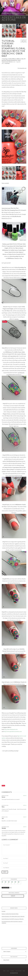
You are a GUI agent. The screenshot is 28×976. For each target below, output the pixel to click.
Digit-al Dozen (18, 970)
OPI (24, 58)
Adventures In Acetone (14, 18)
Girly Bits (10, 58)
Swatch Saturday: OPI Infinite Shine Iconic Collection (13, 916)
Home (4, 970)
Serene (3, 797)
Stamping (8, 60)
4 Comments (7, 63)
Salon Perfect (4, 60)
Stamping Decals (14, 60)
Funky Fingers (5, 58)
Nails (23, 58)
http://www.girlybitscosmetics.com (13, 731)
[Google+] (13, 973)
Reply (24, 795)
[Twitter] (12, 973)
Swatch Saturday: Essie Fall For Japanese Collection (13, 919)
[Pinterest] (17, 973)
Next (25, 7)
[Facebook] (10, 973)
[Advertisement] (14, 768)
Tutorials (12, 970)
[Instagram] (15, 973)
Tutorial (18, 60)
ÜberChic (10, 61)
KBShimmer (14, 58)
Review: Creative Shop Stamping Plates (10, 913)
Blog (8, 970)
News (24, 970)
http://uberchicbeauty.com (11, 729)
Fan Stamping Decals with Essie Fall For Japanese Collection (12, 922)
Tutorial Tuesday (5, 61)
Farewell (3, 911)
